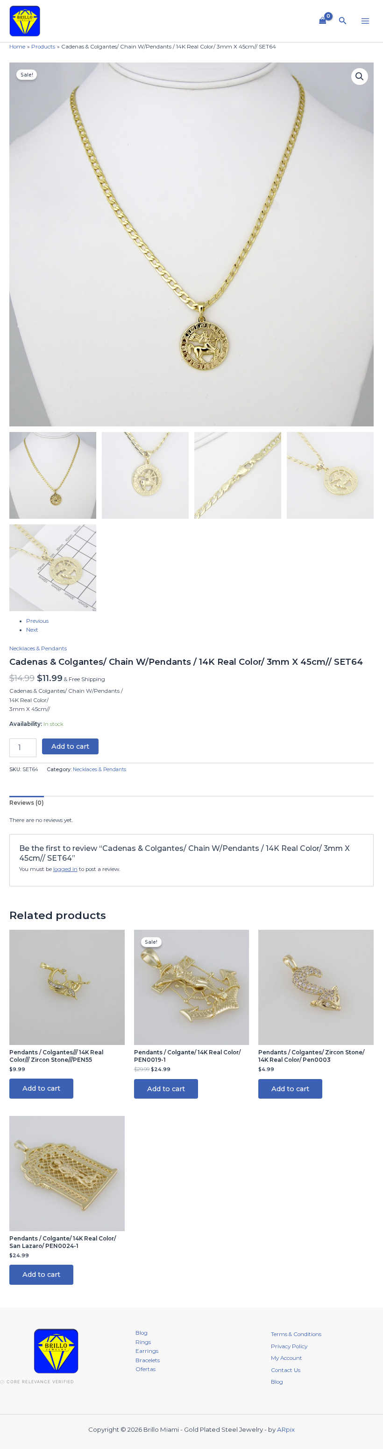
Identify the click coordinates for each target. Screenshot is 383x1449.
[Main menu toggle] (365, 21)
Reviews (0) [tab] (26, 803)
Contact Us (285, 1370)
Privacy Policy (289, 1346)
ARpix (286, 1429)
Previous (37, 621)
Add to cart (70, 746)
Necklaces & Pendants (38, 648)
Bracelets (147, 1360)
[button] (343, 21)
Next (32, 630)
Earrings (146, 1351)
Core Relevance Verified (40, 1381)
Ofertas (145, 1369)
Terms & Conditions (296, 1334)
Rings (143, 1342)
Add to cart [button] (41, 1088)
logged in (65, 869)
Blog (141, 1333)
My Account (286, 1358)
